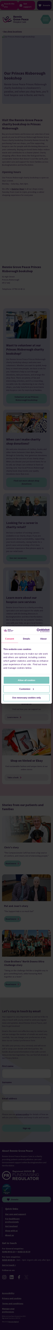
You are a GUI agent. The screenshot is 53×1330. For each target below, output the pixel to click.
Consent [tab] (9, 638)
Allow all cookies (26, 680)
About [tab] (43, 638)
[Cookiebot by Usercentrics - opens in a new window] (37, 630)
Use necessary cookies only (26, 697)
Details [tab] (26, 638)
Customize (24, 689)
